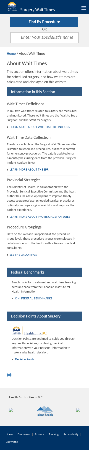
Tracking (54, 434)
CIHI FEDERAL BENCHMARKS (33, 298)
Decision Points (24, 359)
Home (11, 54)
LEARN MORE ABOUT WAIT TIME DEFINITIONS (40, 127)
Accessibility (70, 434)
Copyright (12, 441)
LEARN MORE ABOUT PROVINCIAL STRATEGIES (40, 217)
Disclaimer (24, 434)
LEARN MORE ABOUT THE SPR (29, 169)
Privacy (39, 434)
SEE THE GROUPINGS (23, 255)
